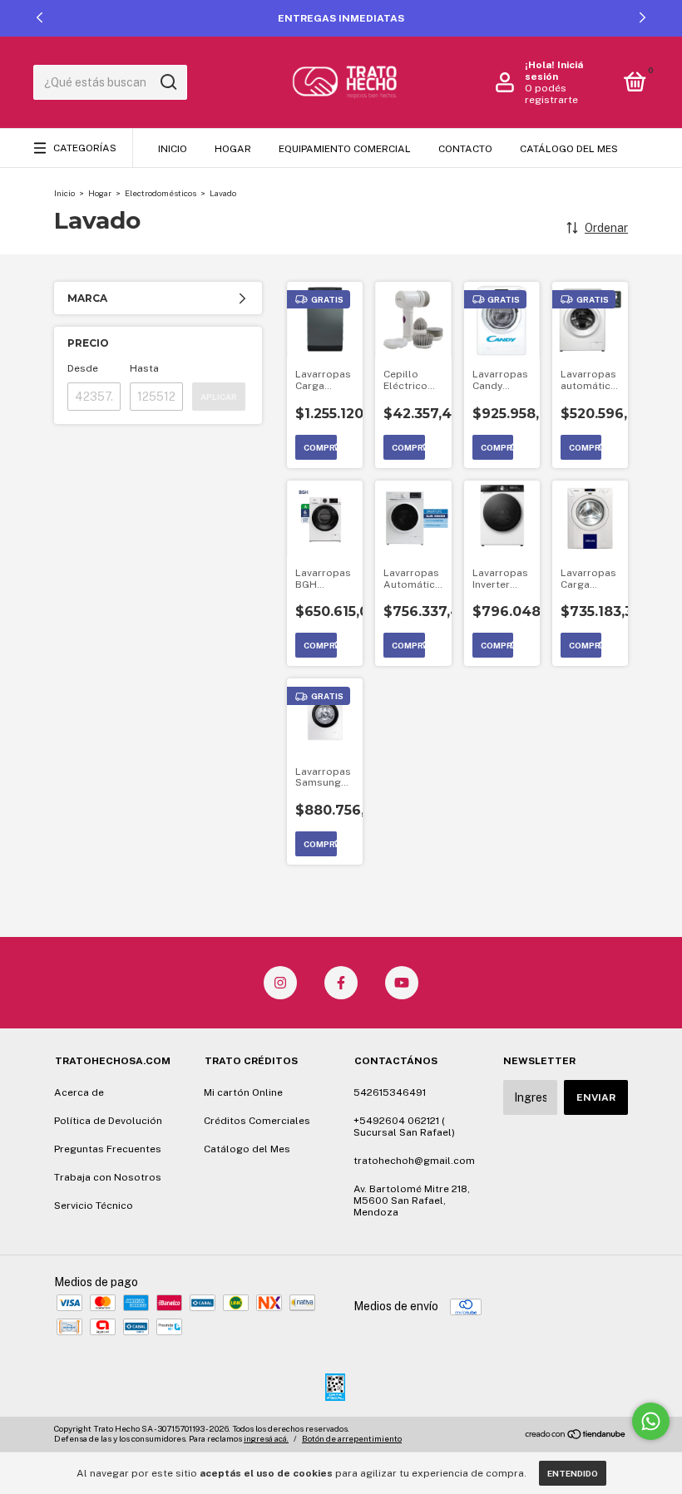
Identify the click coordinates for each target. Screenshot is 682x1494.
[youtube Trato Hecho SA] (401, 982)
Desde (82, 368)
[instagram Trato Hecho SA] (280, 982)
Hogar (233, 149)
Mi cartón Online (243, 1092)
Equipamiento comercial (345, 149)
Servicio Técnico (93, 1205)
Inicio (172, 149)
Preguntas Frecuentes (107, 1149)
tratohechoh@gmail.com (414, 1160)
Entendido (572, 1473)
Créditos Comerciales (257, 1121)
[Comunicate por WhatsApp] (651, 1421)
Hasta (144, 368)
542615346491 (389, 1092)
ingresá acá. (266, 1438)
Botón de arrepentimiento (352, 1438)
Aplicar (218, 397)
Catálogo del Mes (569, 149)
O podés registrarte (551, 94)
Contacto (465, 149)
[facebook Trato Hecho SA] (341, 982)
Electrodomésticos (160, 193)
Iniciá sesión (554, 70)
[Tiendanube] (576, 1435)
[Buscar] (167, 82)
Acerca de (79, 1092)
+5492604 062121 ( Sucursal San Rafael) (404, 1126)
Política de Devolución (108, 1121)
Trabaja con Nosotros (107, 1177)
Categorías (84, 148)
